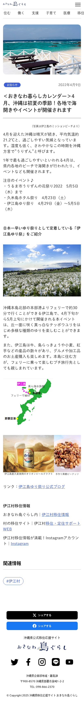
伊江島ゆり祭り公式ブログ (42, 486)
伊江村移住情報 (55, 514)
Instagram (20, 543)
